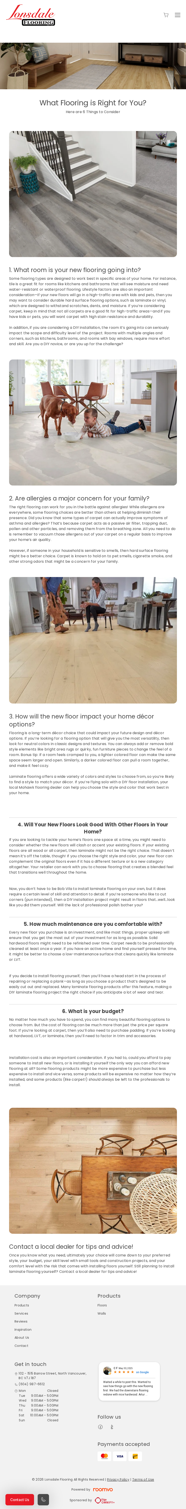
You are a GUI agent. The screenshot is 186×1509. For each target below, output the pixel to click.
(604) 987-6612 (32, 1384)
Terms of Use (143, 1479)
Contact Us (19, 1499)
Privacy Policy (118, 1479)
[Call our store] (43, 1499)
